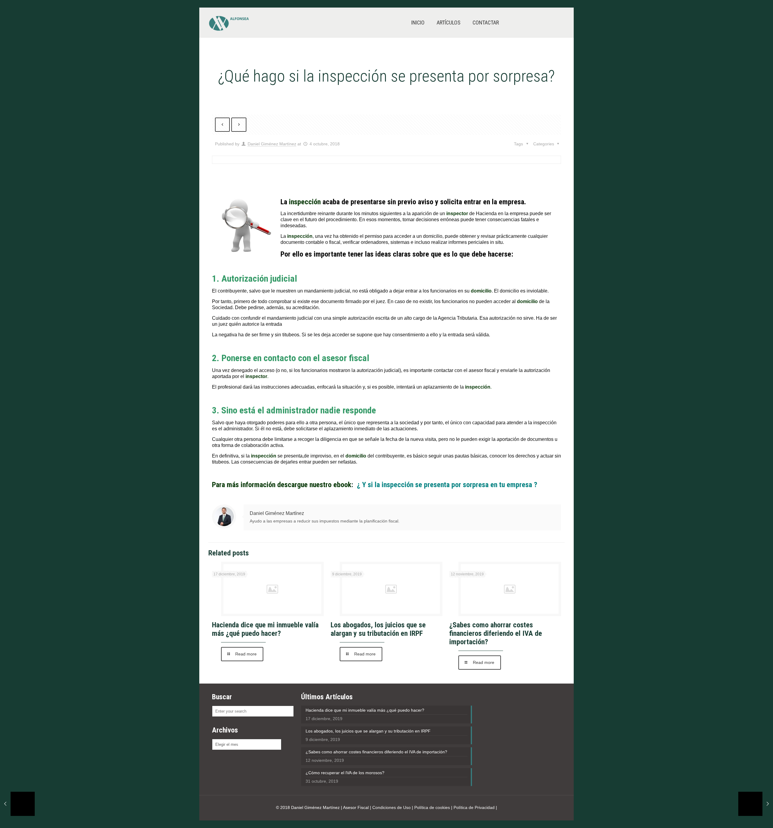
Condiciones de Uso (391, 807)
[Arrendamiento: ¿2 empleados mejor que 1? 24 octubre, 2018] (755, 804)
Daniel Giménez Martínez (272, 143)
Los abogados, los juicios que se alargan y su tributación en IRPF (378, 629)
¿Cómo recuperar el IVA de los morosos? (345, 772)
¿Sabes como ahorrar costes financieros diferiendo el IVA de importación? (495, 633)
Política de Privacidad (474, 807)
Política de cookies (432, 807)
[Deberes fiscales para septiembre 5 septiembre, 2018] (17, 804)
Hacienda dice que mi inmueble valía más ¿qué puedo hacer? (265, 629)
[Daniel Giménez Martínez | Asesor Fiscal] (228, 23)
